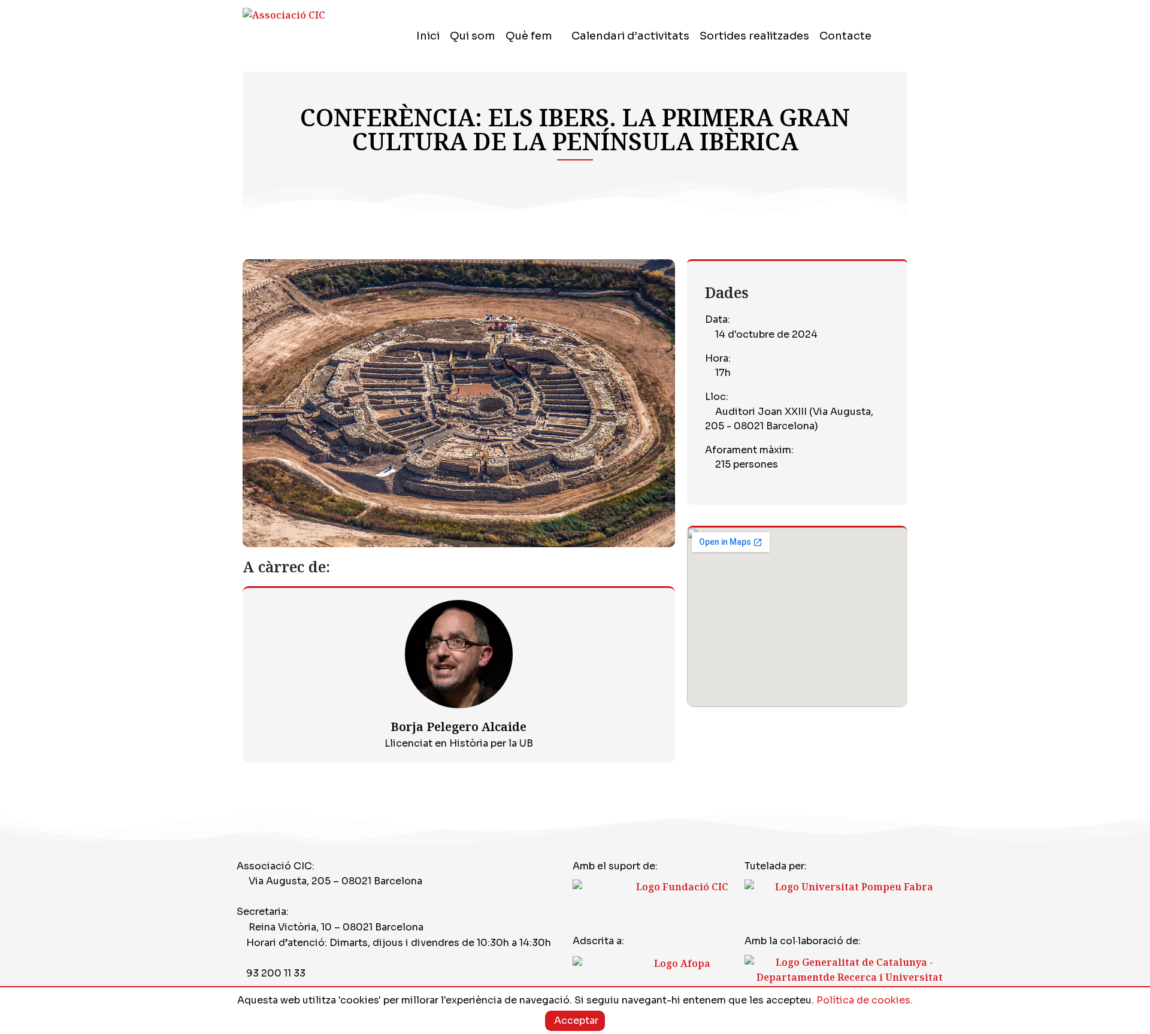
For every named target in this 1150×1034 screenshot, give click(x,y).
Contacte (845, 36)
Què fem (529, 36)
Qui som (472, 36)
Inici (428, 36)
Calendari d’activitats (630, 36)
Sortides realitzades (754, 36)
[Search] (901, 36)
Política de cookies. (864, 1000)
